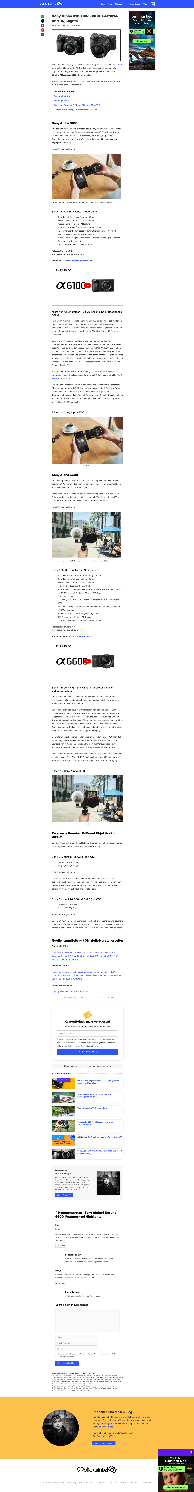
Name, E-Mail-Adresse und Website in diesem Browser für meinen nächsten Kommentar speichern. (87, 1355)
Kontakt (123, 1483)
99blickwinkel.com (56, 1482)
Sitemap (114, 1483)
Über (145, 4)
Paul (57, 1225)
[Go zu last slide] (53, 440)
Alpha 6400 (117, 64)
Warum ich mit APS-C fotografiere (92, 1108)
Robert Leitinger (73, 1255)
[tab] (86, 465)
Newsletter (103, 1483)
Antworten (60, 1246)
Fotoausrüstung (134, 4)
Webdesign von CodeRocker (79, 1482)
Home (103, 4)
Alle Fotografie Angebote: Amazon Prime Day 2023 (99, 1137)
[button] (153, 4)
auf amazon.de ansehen (79, 261)
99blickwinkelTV (75, 1190)
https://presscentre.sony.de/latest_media (70, 991)
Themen (118, 4)
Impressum (134, 1483)
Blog (110, 4)
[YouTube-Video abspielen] (87, 285)
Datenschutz (147, 1483)
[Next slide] (121, 440)
